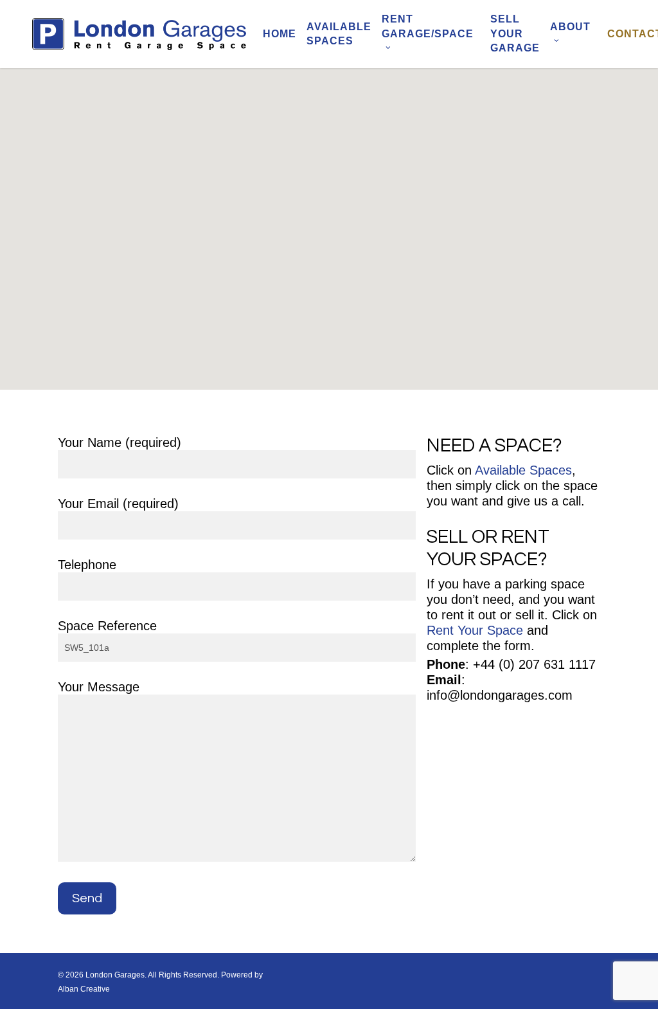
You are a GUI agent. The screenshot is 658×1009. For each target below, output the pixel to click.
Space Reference (107, 626)
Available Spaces (523, 470)
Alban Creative (84, 989)
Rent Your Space (475, 630)
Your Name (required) (119, 442)
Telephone (87, 565)
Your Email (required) (118, 503)
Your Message (98, 687)
